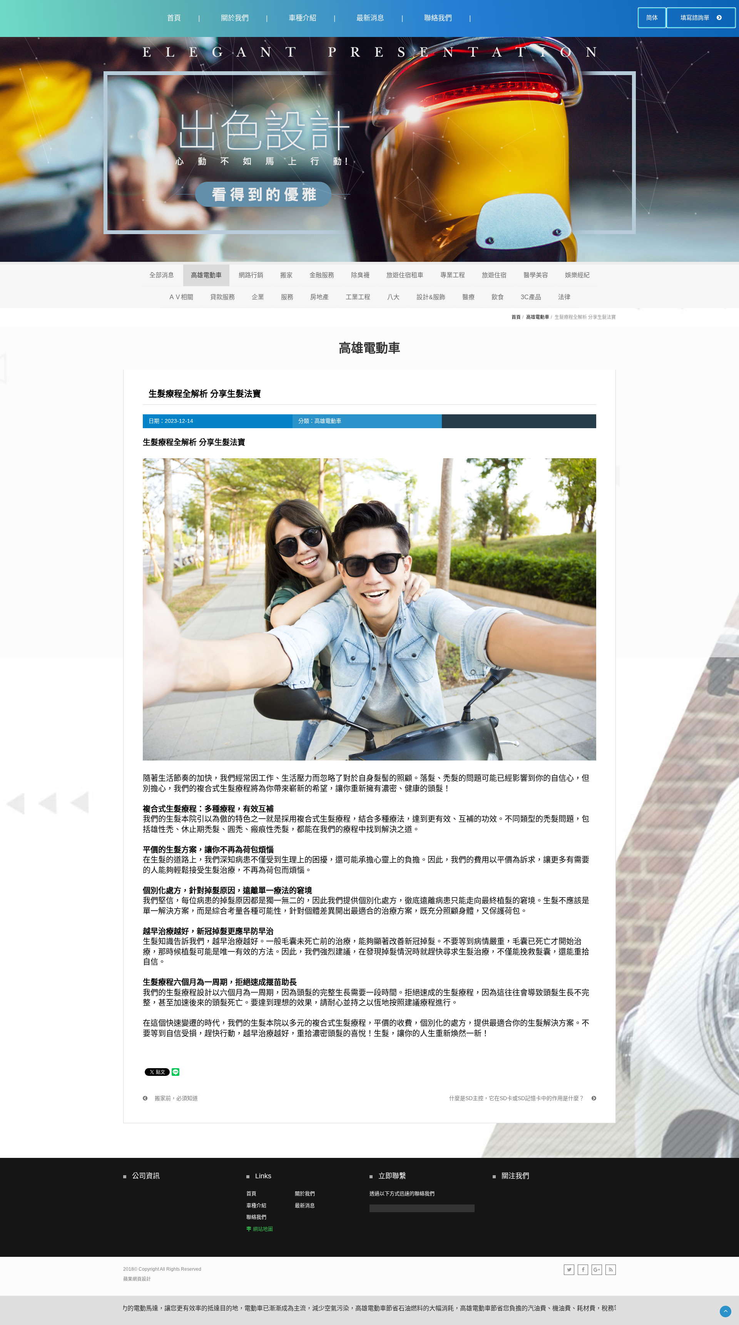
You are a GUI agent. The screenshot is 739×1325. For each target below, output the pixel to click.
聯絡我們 (438, 18)
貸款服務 (222, 297)
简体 (652, 17)
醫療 (468, 297)
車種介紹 (302, 18)
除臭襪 (360, 275)
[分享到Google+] (597, 1270)
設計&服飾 (430, 297)
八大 (393, 297)
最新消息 (370, 18)
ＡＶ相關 (181, 297)
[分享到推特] (569, 1270)
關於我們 (235, 18)
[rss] (610, 1270)
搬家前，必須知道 (175, 1098)
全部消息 (161, 275)
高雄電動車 (206, 275)
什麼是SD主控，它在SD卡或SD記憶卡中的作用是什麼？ (517, 1098)
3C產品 (531, 297)
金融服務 (321, 275)
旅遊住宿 (494, 275)
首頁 (174, 18)
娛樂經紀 (577, 275)
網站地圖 (263, 1229)
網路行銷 (251, 275)
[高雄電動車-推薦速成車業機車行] (369, 151)
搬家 (286, 275)
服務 (287, 297)
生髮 (227, 788)
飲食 (498, 297)
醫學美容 (535, 275)
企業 (258, 297)
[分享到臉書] (583, 1270)
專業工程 (452, 275)
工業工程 (358, 297)
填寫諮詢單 (695, 17)
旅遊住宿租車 (404, 275)
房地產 (319, 297)
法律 (564, 297)
